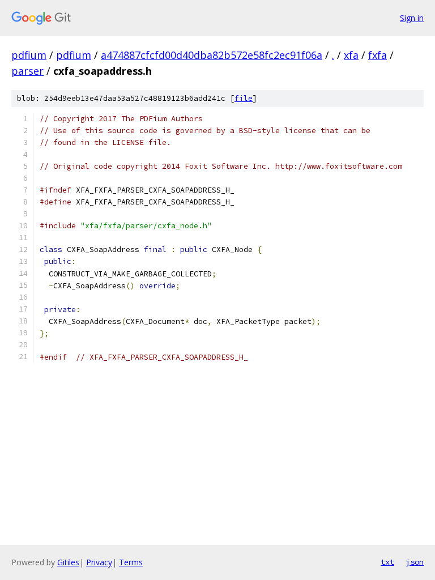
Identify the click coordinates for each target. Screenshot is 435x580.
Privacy (99, 562)
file (243, 98)
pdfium (28, 55)
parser (27, 71)
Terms (131, 562)
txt (387, 562)
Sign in (412, 17)
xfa (351, 55)
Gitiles (68, 562)
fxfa (377, 55)
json (415, 562)
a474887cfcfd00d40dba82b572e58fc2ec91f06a (211, 55)
